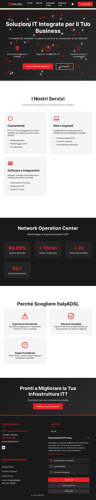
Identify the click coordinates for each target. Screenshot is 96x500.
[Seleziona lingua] (72, 4)
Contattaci (64, 66)
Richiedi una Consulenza (48, 406)
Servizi (39, 3)
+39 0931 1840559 (10, 435)
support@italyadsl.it (10, 441)
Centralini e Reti (50, 4)
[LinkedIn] (3, 447)
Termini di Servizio (9, 471)
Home (30, 3)
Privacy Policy (8, 467)
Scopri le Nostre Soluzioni (37, 66)
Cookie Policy (7, 476)
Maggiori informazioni (56, 454)
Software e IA (62, 4)
